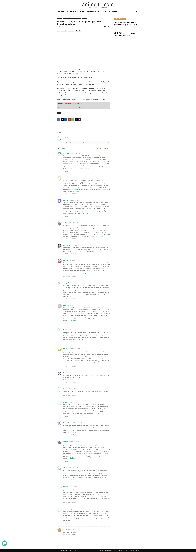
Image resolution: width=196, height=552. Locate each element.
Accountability (71, 16)
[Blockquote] (77, 143)
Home (58, 16)
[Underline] (68, 143)
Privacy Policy (112, 11)
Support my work (72, 11)
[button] (137, 12)
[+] (85, 142)
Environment (84, 18)
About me (61, 11)
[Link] (81, 143)
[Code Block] (79, 143)
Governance (64, 16)
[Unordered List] (75, 143)
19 (109, 26)
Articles (82, 11)
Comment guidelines (93, 11)
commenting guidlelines (70, 108)
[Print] (79, 30)
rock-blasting (79, 112)
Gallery (104, 11)
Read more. (128, 26)
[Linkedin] (65, 30)
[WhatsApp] (72, 30)
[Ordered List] (73, 143)
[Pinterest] (69, 30)
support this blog (71, 103)
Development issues (77, 18)
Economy (71, 18)
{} (83, 142)
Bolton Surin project (66, 112)
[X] (62, 30)
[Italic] (66, 143)
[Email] (76, 30)
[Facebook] (58, 30)
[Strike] (71, 143)
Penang (73, 112)
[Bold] (64, 143)
